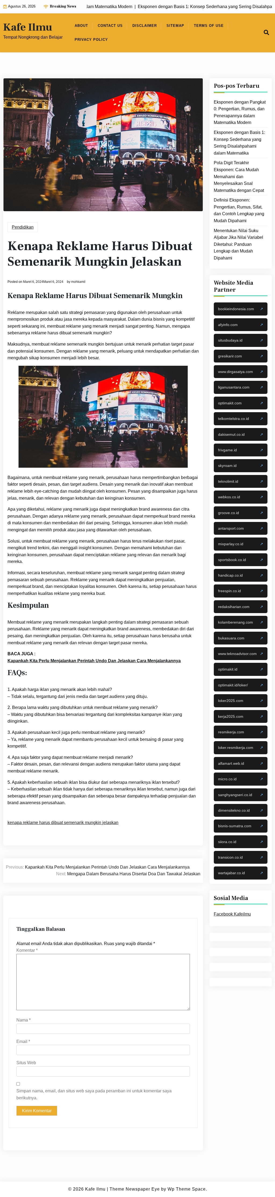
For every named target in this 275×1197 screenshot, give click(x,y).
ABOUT (81, 26)
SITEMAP (175, 26)
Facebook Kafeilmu (232, 914)
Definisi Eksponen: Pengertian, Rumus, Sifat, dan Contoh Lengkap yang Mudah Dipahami (239, 210)
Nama (23, 1020)
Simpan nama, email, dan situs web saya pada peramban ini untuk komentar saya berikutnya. (94, 1094)
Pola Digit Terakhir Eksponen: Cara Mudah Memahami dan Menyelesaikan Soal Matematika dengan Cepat (239, 176)
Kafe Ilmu (27, 27)
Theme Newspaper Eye (135, 1189)
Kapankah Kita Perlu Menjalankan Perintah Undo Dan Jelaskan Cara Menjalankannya (94, 660)
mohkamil (78, 281)
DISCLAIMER (144, 26)
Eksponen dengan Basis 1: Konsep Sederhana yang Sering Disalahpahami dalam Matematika (239, 142)
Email (23, 1041)
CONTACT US (110, 26)
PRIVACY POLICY (91, 40)
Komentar (27, 950)
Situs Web (26, 1062)
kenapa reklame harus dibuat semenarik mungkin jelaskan (63, 822)
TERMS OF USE (209, 26)
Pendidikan (23, 227)
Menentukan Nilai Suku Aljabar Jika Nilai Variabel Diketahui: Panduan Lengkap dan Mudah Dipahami (238, 244)
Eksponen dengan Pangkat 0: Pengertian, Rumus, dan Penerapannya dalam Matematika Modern (240, 112)
